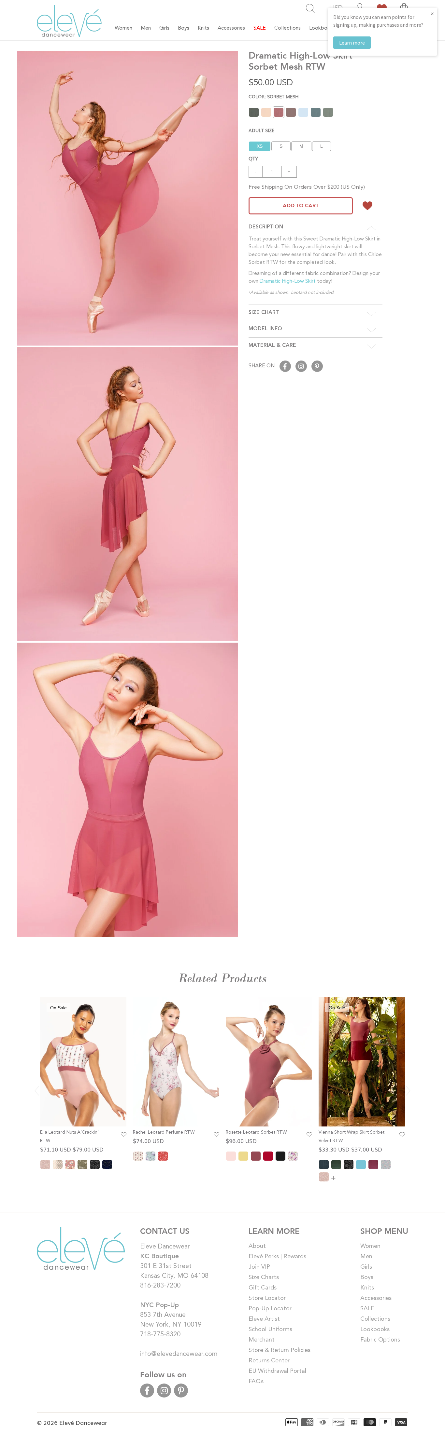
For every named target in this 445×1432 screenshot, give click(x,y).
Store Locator (267, 1298)
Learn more (352, 42)
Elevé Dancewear (83, 1422)
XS (260, 146)
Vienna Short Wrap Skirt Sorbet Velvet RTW (351, 1136)
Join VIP (259, 1267)
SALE (367, 1309)
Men (366, 1257)
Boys (366, 1277)
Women (370, 1246)
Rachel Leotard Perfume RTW (163, 1132)
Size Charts (264, 1277)
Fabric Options (380, 1340)
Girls (366, 1267)
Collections (375, 1319)
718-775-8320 (160, 1334)
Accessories (376, 1298)
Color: (274, 96)
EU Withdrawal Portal (277, 1371)
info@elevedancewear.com (179, 1354)
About (257, 1246)
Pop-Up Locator (270, 1309)
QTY (253, 158)
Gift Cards (263, 1288)
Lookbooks (375, 1329)
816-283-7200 (160, 1286)
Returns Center (269, 1361)
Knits (367, 1288)
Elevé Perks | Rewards (277, 1257)
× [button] (432, 13)
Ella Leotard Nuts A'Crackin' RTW (69, 1136)
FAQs (256, 1381)
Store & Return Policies (279, 1350)
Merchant (262, 1340)
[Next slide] (408, 1091)
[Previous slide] (37, 1091)
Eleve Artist (264, 1319)
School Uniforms (270, 1329)
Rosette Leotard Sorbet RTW (256, 1132)
